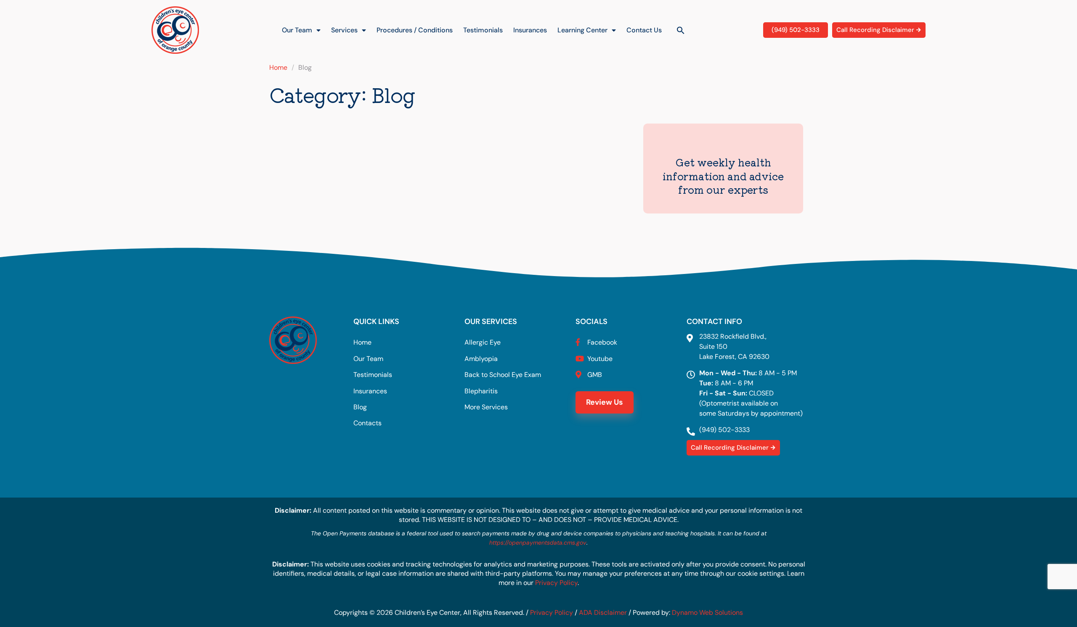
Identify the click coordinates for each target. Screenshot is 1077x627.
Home (278, 67)
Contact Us (644, 30)
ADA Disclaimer (603, 612)
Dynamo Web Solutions (707, 612)
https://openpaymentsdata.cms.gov (537, 542)
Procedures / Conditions (415, 30)
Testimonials (483, 30)
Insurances (530, 30)
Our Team (297, 30)
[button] (680, 30)
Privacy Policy (556, 582)
